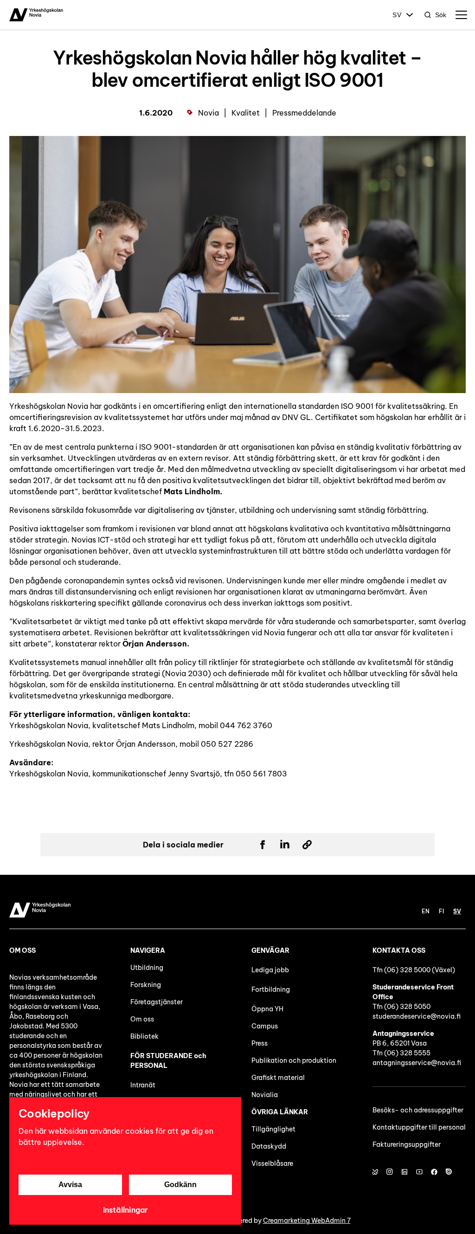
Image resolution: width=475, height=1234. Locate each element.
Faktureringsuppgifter (406, 1144)
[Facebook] (434, 1171)
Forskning (145, 985)
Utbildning (146, 967)
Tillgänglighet (273, 1129)
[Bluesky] (374, 1171)
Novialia (264, 1095)
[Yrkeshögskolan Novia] (36, 14)
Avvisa (70, 1185)
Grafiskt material (278, 1077)
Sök (440, 15)
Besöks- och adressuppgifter (417, 1110)
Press (259, 1043)
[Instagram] (389, 1171)
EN (426, 911)
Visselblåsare (272, 1163)
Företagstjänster (156, 1002)
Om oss (142, 1019)
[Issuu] (449, 1171)
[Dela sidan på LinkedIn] (285, 844)
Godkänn (180, 1185)
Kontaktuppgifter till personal (419, 1127)
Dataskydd (268, 1146)
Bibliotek (144, 1036)
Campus (264, 1026)
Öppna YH (267, 1009)
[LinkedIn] (404, 1171)
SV (397, 15)
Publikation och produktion (293, 1060)
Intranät (142, 1085)
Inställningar (125, 1210)
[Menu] (461, 15)
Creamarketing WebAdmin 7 (307, 1220)
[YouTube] (419, 1171)
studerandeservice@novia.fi (416, 1016)
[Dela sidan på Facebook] (262, 844)
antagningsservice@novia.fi (416, 1063)
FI (441, 911)
